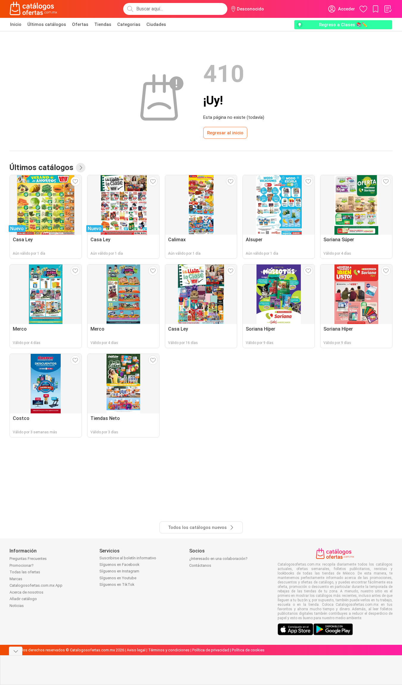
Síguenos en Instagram (119, 571)
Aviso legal (136, 650)
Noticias (17, 605)
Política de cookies (248, 650)
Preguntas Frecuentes (28, 558)
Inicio (15, 24)
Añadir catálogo (23, 599)
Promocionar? (22, 565)
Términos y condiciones (169, 650)
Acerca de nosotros (26, 592)
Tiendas (102, 24)
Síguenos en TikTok (116, 584)
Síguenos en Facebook (119, 564)
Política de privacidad (210, 650)
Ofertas (80, 24)
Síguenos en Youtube (117, 578)
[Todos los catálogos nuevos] (80, 167)
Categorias (128, 24)
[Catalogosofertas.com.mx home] (33, 8)
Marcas (16, 579)
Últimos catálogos (46, 24)
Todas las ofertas (25, 572)
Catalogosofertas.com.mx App (36, 585)
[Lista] (387, 9)
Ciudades (156, 24)
